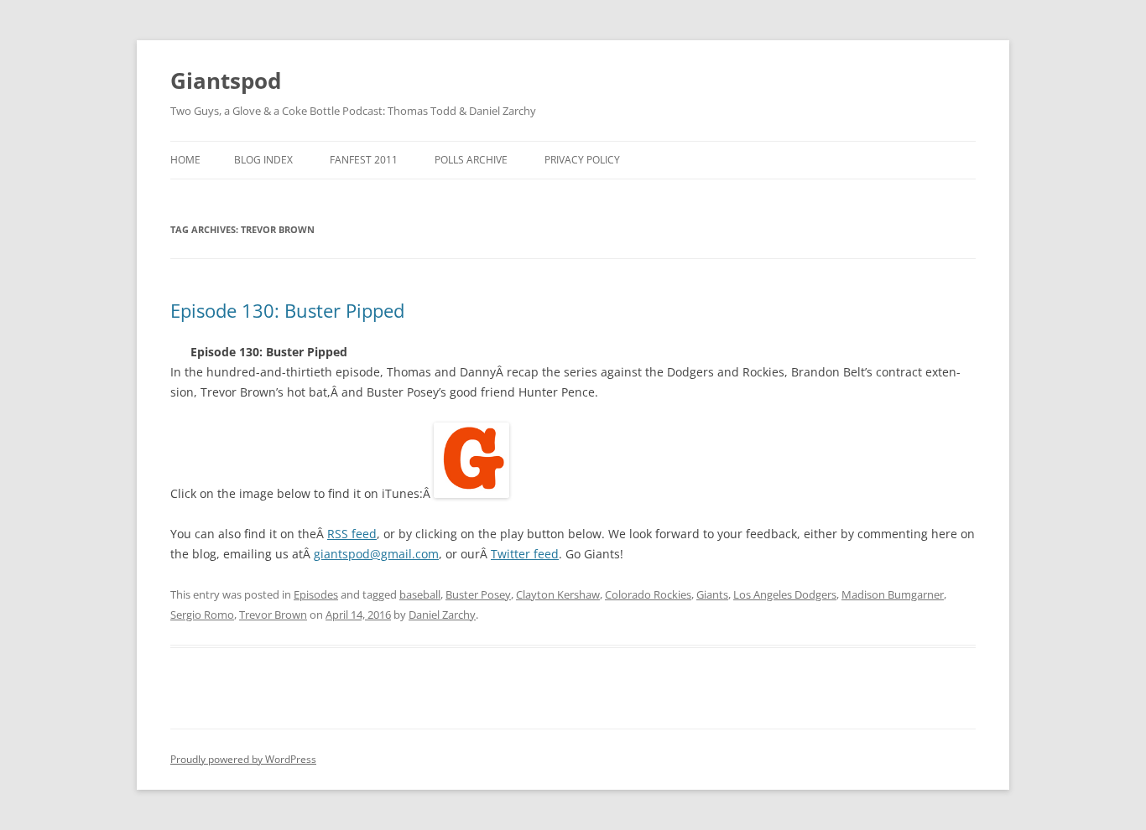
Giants (712, 594)
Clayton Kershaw (558, 594)
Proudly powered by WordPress (243, 759)
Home (185, 160)
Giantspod (225, 80)
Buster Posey (478, 594)
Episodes (316, 594)
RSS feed (352, 534)
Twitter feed (525, 554)
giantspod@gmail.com (376, 554)
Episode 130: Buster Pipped (287, 310)
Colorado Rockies (648, 594)
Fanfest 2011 (364, 160)
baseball (419, 594)
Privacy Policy (582, 160)
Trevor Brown (273, 614)
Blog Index (263, 160)
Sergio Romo (202, 614)
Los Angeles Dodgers (784, 594)
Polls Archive (471, 160)
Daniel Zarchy (442, 614)
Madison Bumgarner (892, 594)
